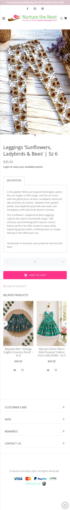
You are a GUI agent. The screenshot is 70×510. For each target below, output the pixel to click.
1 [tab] (35, 135)
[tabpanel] (35, 81)
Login (6, 166)
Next (65, 323)
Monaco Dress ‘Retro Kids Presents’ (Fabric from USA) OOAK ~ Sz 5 (52, 352)
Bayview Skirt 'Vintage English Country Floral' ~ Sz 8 (18, 352)
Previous (5, 323)
